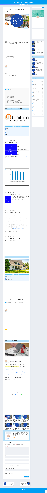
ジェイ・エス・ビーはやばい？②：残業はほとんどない (14, 101)
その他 (38, 103)
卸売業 (38, 96)
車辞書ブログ (23, 0)
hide (10, 89)
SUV (38, 111)
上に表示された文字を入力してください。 (10, 468)
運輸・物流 (38, 84)
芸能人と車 (26, 2)
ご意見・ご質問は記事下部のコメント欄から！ (23, 4)
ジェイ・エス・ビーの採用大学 (11, 96)
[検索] (43, 7)
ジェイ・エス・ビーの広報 (10, 97)
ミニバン (38, 110)
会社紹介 (15, 2)
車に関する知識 (31, 2)
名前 (6, 455)
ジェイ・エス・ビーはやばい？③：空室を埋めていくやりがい (14, 102)
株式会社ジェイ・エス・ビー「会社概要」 (21, 156)
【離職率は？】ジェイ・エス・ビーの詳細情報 (12, 91)
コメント (6, 446)
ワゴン (38, 107)
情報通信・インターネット (38, 92)
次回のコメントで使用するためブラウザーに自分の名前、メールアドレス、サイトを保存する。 (16, 465)
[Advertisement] (17, 35)
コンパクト (38, 102)
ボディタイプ (22, 2)
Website (13, 438)
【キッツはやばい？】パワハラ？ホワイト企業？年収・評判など (14, 371)
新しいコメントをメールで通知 (9, 473)
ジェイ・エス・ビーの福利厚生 (11, 95)
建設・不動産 (38, 85)
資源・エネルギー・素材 (38, 91)
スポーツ (38, 106)
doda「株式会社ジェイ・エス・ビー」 (18, 184)
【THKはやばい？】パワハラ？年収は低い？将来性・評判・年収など (15, 374)
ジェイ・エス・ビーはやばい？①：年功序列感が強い (13, 100)
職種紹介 (18, 2)
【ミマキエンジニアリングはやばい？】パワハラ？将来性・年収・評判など (16, 372)
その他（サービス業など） (38, 99)
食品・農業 (38, 88)
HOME (24, 489)
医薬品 (38, 95)
